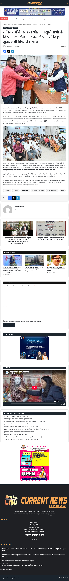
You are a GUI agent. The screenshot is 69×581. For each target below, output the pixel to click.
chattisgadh (25, 190)
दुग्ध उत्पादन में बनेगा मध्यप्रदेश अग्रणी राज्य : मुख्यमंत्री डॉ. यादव (18, 424)
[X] (32, 540)
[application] (34, 388)
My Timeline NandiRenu (6, 569)
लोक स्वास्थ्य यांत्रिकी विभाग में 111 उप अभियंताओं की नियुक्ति (34, 268)
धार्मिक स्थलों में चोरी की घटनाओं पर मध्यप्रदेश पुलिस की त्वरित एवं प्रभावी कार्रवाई (21, 439)
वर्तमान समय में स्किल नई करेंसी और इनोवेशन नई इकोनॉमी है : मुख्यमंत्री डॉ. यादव (21, 426)
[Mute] (61, 404)
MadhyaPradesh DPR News (15, 413)
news (62, 190)
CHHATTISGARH (38, 190)
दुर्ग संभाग (16, 27)
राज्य (9, 24)
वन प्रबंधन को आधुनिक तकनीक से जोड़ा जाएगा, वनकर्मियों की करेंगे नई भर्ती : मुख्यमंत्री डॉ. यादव (24, 421)
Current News (9, 46)
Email (5, 314)
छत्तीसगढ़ (10, 27)
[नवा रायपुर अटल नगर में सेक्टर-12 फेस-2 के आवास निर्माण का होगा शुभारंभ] (56, 260)
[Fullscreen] (64, 404)
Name (5, 307)
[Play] (5, 404)
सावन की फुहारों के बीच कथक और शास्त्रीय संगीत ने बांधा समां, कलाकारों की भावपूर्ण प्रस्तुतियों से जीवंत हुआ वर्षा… (12, 270)
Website (37, 314)
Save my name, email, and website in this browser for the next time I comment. (22, 321)
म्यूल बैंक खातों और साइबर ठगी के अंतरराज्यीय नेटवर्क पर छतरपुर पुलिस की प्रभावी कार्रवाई (23, 437)
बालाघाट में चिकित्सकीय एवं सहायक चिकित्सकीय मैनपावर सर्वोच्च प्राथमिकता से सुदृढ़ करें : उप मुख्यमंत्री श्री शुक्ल (28, 429)
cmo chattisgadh (52, 190)
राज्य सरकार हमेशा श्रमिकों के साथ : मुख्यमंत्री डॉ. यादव (16, 416)
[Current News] (34, 3)
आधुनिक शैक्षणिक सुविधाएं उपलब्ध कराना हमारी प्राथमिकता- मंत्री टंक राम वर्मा (24, 19)
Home (5, 24)
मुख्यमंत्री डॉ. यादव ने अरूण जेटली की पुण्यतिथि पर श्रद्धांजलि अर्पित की (19, 431)
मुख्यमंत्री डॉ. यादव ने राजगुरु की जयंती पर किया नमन (15, 434)
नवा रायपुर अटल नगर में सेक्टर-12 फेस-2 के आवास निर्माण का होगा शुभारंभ (56, 269)
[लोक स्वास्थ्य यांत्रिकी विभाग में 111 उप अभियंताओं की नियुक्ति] (34, 260)
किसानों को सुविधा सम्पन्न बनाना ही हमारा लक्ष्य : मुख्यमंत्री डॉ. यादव (18, 418)
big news (7, 190)
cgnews (16, 190)
